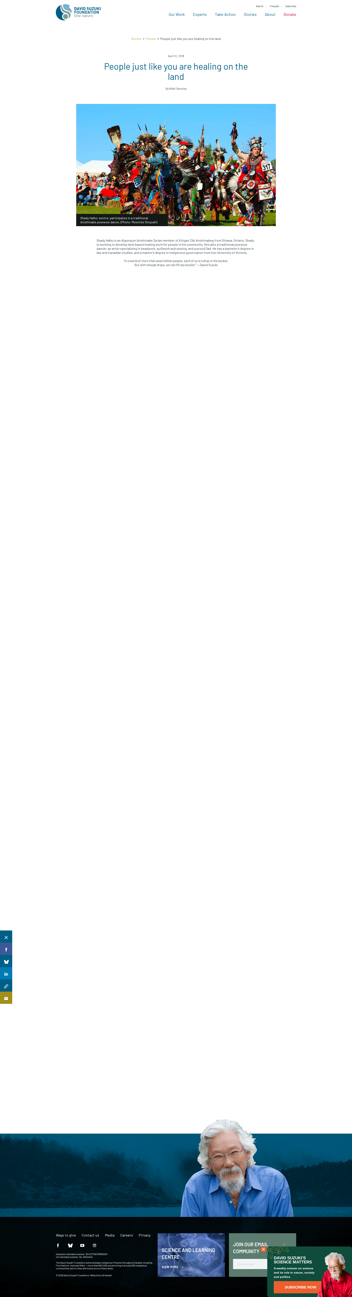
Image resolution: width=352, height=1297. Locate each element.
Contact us (90, 1235)
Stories (250, 14)
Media (109, 1235)
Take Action (225, 14)
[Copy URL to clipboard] (6, 985)
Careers (126, 1235)
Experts (200, 14)
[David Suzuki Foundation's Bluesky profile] (70, 1245)
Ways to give (66, 1235)
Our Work (177, 14)
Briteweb (107, 1275)
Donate (290, 14)
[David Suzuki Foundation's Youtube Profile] (82, 1245)
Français (274, 6)
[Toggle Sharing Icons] (6, 936)
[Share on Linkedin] (6, 973)
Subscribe (290, 6)
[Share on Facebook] (6, 949)
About (270, 14)
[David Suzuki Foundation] (78, 12)
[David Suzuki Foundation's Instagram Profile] (94, 1245)
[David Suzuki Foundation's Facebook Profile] (58, 1245)
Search (259, 6)
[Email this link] (6, 998)
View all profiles (253, 972)
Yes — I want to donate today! (49, 1188)
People (151, 39)
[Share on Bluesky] (6, 961)
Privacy (145, 1235)
